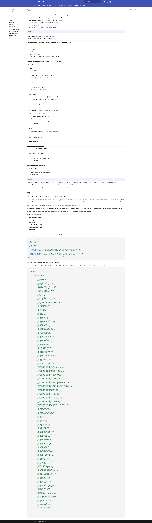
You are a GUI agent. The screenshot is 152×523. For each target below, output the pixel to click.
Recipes (70, 5)
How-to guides (49, 5)
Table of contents (132, 9)
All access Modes (31, 64)
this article (67, 205)
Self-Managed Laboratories (61, 5)
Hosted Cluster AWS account (51, 110)
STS (108, 208)
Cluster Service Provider (50, 36)
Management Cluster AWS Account (35, 45)
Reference (76, 5)
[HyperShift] (34, 1)
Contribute (82, 5)
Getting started (41, 5)
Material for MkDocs (42, 521)
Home (35, 5)
